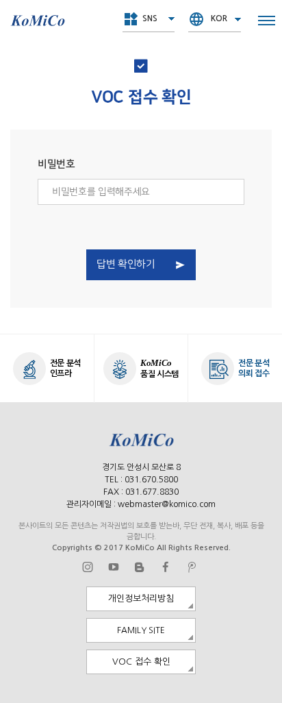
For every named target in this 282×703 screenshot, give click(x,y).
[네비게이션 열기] (266, 20)
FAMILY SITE (141, 630)
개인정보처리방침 (141, 598)
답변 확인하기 (126, 264)
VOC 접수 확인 (141, 661)
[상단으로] (264, 685)
